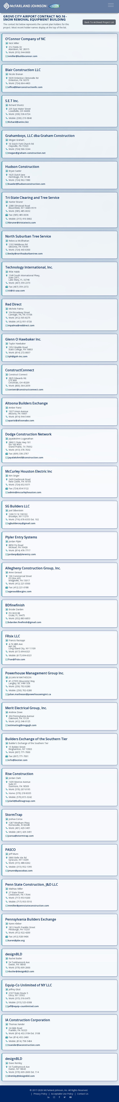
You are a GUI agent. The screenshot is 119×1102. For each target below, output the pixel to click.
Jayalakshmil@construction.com (25, 457)
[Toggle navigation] (110, 5)
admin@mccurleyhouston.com (24, 492)
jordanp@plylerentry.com (22, 554)
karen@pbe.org (16, 940)
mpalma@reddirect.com (21, 325)
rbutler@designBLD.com (21, 971)
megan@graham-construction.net (27, 152)
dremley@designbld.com (21, 1075)
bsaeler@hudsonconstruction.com (26, 183)
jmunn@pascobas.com (20, 870)
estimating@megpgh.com (22, 725)
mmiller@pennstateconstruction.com (28, 905)
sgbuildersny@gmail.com (21, 523)
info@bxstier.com (17, 760)
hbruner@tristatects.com (22, 222)
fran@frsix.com (16, 659)
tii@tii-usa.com (16, 290)
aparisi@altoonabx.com (21, 420)
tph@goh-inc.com (17, 356)
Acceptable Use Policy (62, 1093)
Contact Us (82, 1093)
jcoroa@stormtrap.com (21, 835)
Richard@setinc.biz (18, 121)
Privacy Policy (40, 1093)
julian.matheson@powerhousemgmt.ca (29, 694)
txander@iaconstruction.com (24, 1044)
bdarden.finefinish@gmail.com (24, 622)
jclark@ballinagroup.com (21, 800)
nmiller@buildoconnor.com (22, 56)
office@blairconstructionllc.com (25, 87)
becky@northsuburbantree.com (25, 253)
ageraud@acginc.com (19, 591)
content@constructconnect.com (25, 389)
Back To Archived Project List (99, 22)
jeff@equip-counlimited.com (23, 1006)
